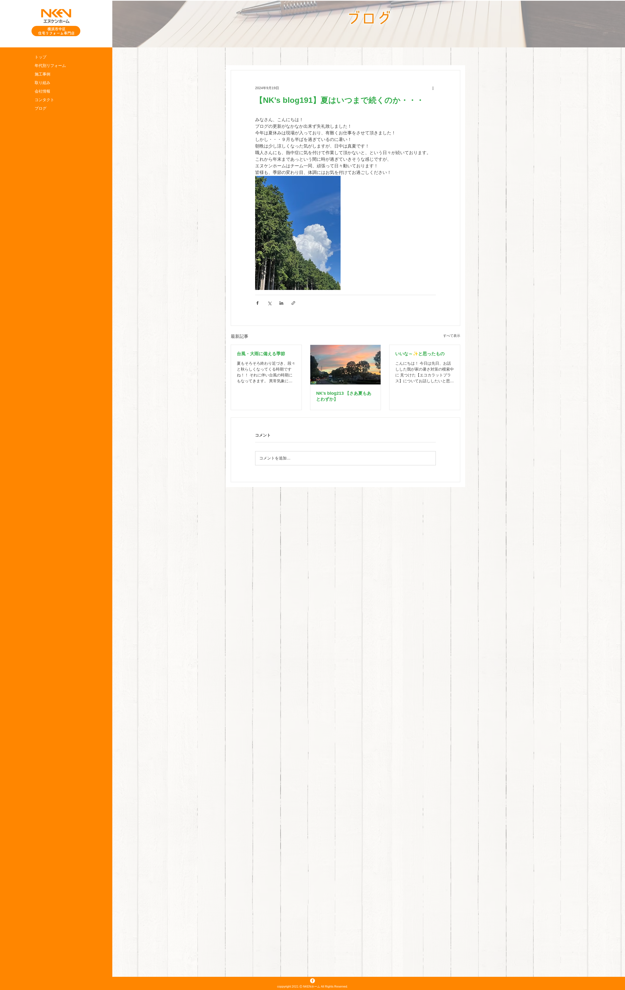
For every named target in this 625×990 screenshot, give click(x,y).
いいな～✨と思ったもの (420, 353)
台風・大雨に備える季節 (261, 353)
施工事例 (42, 74)
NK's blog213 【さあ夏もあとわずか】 (343, 396)
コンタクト (44, 100)
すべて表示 (451, 336)
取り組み (42, 83)
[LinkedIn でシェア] (281, 303)
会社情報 (42, 91)
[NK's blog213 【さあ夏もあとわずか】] (345, 364)
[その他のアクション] (433, 88)
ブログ (40, 108)
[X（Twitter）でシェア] (269, 303)
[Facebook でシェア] (257, 303)
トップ (40, 57)
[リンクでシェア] (293, 303)
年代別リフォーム (50, 66)
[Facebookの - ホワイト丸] (312, 980)
